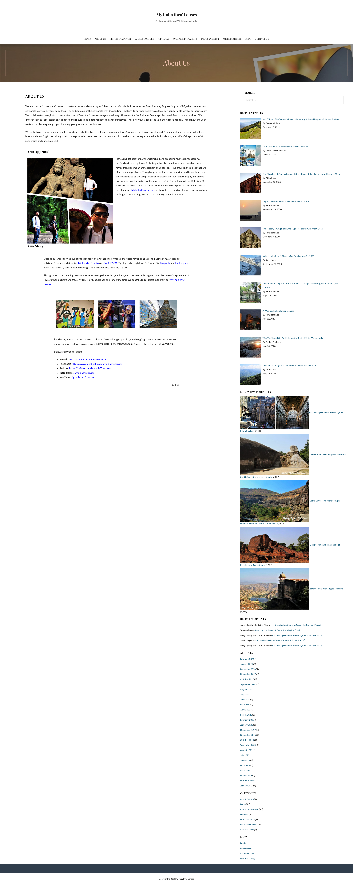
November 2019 (248, 735)
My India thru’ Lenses (143, 189)
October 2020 (247, 679)
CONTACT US (262, 38)
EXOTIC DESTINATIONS (185, 38)
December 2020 (248, 669)
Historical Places (248, 824)
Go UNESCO (110, 263)
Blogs (243, 804)
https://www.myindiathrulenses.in (88, 359)
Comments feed (247, 853)
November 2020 (248, 674)
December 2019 (248, 729)
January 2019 (246, 785)
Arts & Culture (247, 799)
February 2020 (247, 719)
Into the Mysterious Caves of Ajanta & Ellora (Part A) (297, 635)
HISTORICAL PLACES (120, 38)
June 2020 (245, 699)
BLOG (248, 38)
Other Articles (247, 829)
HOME (87, 38)
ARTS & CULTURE (144, 38)
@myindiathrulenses (83, 372)
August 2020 (246, 689)
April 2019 (245, 770)
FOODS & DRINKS (210, 38)
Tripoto (94, 263)
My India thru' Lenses (176, 14)
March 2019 (246, 775)
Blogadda (165, 263)
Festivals (244, 814)
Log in (243, 843)
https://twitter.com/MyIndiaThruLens (90, 368)
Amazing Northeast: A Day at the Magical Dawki (298, 625)
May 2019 (245, 765)
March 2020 (246, 714)
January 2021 (246, 664)
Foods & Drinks (247, 819)
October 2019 (247, 740)
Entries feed (246, 848)
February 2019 (247, 780)
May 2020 (245, 704)
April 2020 (245, 709)
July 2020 (244, 694)
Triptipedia (83, 263)
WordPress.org (247, 858)
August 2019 (246, 750)
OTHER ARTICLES (232, 38)
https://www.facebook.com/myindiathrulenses (97, 363)
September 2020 (248, 684)
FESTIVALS (163, 38)
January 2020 (246, 724)
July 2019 (244, 755)
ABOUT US (100, 38)
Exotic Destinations (249, 809)
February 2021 (247, 659)
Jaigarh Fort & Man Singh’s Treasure (326, 588)
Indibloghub (181, 263)
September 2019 (248, 745)
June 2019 (245, 760)
